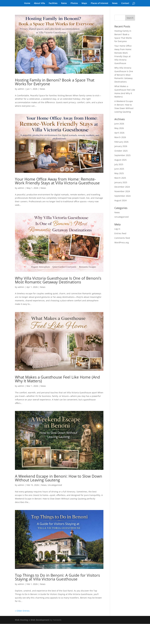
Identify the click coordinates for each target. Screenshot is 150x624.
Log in (117, 228)
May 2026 (119, 128)
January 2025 (120, 182)
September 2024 (122, 195)
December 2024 (122, 186)
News (114, 3)
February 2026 (121, 141)
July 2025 (118, 164)
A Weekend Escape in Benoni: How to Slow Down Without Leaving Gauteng (58, 478)
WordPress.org (121, 242)
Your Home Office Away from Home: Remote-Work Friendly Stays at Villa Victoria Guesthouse (57, 181)
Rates (64, 3)
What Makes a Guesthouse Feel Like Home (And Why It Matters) (57, 379)
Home (27, 3)
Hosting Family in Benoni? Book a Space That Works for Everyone (54, 81)
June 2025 (119, 168)
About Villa (39, 3)
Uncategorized (55, 485)
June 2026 (119, 123)
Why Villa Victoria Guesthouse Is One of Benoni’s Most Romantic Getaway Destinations (58, 280)
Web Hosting (21, 619)
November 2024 (122, 191)
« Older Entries (22, 610)
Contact (125, 3)
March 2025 (120, 177)
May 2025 (119, 173)
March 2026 (120, 137)
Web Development (40, 619)
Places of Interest (99, 3)
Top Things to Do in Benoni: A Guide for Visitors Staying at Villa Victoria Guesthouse (57, 577)
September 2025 (122, 155)
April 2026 (119, 132)
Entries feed (120, 233)
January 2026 (120, 146)
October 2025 (121, 150)
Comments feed (122, 238)
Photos (74, 3)
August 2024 (120, 200)
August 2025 (120, 159)
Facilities (53, 3)
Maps (84, 3)
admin (21, 88)
